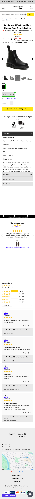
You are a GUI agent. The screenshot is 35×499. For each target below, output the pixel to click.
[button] (17, 35)
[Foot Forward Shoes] (17, 7)
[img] (17, 225)
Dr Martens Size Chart (10, 98)
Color (3, 83)
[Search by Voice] (25, 14)
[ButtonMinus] (11, 103)
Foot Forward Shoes (22, 486)
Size (3, 90)
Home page (5, 19)
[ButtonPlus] (20, 103)
